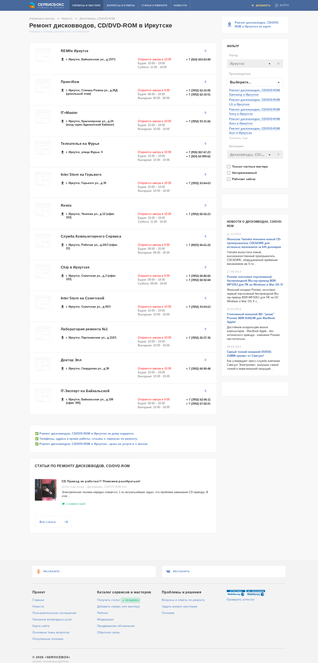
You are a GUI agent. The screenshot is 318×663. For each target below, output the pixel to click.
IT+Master (69, 113)
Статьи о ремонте (154, 5)
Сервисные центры (42, 18)
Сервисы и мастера (86, 5)
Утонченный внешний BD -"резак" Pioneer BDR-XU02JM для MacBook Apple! (251, 318)
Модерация (105, 619)
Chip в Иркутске (75, 267)
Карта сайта (41, 626)
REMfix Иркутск (74, 51)
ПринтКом (70, 82)
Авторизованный (245, 172)
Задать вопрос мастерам (179, 606)
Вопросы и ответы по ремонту (183, 600)
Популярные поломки (47, 639)
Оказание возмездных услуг (52, 619)
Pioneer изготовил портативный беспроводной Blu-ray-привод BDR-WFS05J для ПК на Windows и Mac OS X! (255, 280)
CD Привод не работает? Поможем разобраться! (101, 481)
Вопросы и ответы (121, 5)
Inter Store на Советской (82, 298)
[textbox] (255, 64)
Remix (66, 205)
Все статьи (48, 522)
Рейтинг (102, 613)
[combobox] (255, 63)
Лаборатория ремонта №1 (84, 329)
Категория (236, 146)
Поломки (168, 613)
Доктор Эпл (71, 360)
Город (233, 55)
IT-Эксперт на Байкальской (85, 391)
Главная (38, 600)
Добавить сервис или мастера (118, 606)
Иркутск (67, 18)
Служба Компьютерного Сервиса (91, 236)
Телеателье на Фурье (80, 143)
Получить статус (108, 600)
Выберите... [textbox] (240, 82)
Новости (180, 5)
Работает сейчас (244, 179)
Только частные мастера (250, 166)
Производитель (240, 73)
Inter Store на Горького (81, 174)
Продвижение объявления (116, 626)
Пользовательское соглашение (54, 613)
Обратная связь (108, 632)
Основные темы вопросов (50, 632)
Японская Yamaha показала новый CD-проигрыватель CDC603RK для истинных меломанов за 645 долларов (254, 243)
